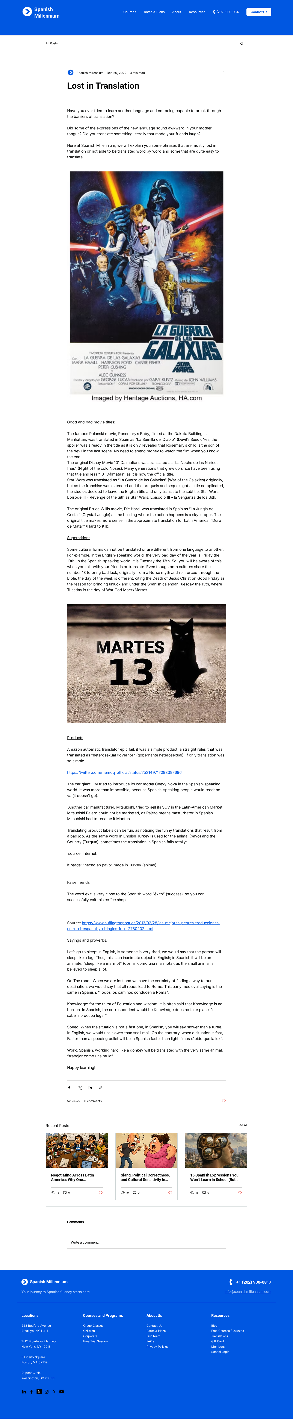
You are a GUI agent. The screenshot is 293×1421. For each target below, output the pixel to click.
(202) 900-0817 (228, 12)
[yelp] (54, 1391)
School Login (220, 1351)
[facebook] (31, 1391)
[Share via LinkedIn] (90, 1088)
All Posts (52, 43)
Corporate (90, 1336)
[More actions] (223, 72)
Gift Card (217, 1341)
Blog (214, 1325)
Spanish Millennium (49, 1281)
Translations (219, 1336)
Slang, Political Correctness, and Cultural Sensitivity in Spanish (145, 1177)
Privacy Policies (157, 1346)
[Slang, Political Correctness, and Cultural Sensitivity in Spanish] (147, 1150)
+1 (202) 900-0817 (253, 1282)
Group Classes (93, 1325)
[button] (129, 12)
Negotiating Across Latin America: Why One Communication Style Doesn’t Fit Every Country (76, 1177)
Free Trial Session (95, 1341)
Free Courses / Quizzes (227, 1330)
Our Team (153, 1336)
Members (218, 1346)
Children (89, 1330)
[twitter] (39, 1391)
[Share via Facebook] (69, 1088)
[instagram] (46, 1391)
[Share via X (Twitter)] (80, 1088)
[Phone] (214, 12)
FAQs (150, 1341)
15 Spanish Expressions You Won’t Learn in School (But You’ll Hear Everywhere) (214, 1177)
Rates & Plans (156, 1330)
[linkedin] (24, 1391)
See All (242, 1125)
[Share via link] (101, 1088)
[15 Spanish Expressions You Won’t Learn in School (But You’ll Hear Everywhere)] (216, 1150)
